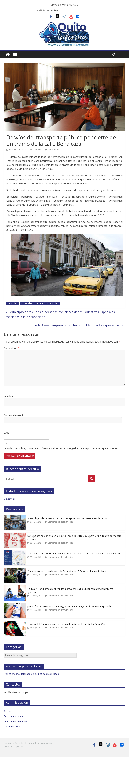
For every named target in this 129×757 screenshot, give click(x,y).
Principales (27, 303)
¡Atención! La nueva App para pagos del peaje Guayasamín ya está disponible (69, 606)
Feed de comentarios (15, 721)
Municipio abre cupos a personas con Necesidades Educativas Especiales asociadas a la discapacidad (60, 314)
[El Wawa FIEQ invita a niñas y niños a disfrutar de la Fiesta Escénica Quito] (15, 622)
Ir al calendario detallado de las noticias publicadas (31, 673)
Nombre (8, 396)
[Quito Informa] (64, 24)
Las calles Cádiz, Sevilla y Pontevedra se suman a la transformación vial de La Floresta (74, 553)
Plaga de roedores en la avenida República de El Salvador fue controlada (66, 571)
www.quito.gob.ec (13, 746)
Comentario (11, 348)
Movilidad (12, 303)
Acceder (8, 711)
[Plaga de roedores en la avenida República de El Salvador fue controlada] (15, 569)
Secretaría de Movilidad (47, 303)
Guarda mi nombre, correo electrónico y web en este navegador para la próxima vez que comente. (61, 448)
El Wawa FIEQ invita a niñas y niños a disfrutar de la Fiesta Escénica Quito (67, 624)
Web (6, 432)
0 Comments (54, 149)
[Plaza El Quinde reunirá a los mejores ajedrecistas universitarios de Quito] (15, 516)
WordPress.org (12, 726)
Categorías (10, 498)
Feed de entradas (13, 716)
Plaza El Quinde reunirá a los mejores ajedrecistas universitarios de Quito (67, 518)
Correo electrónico (14, 415)
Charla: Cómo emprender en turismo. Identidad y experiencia (77, 325)
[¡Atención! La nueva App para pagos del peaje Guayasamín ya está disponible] (15, 604)
